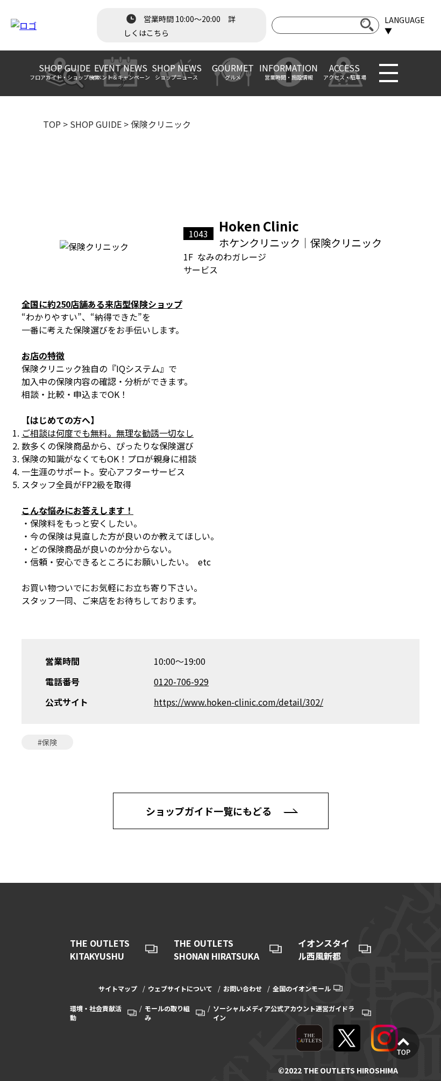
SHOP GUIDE (96, 124)
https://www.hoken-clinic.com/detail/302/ (238, 701)
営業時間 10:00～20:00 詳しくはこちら (180, 25)
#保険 (47, 742)
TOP (52, 124)
